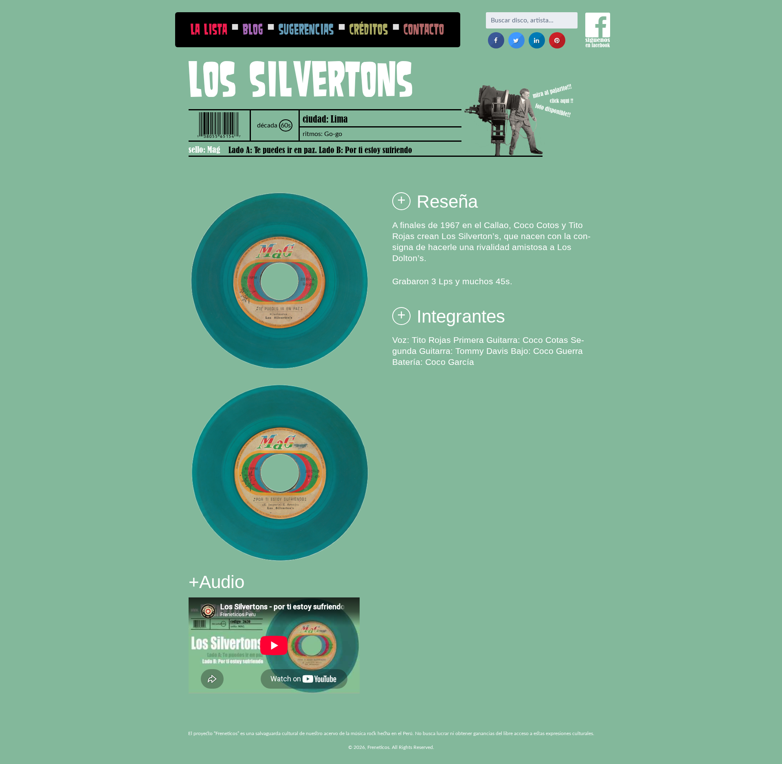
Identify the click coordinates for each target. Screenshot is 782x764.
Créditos (368, 29)
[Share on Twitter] (516, 46)
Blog (253, 29)
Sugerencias (306, 29)
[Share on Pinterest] (557, 46)
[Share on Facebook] (496, 46)
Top (763, 745)
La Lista (209, 29)
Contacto (424, 29)
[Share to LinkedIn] (537, 46)
